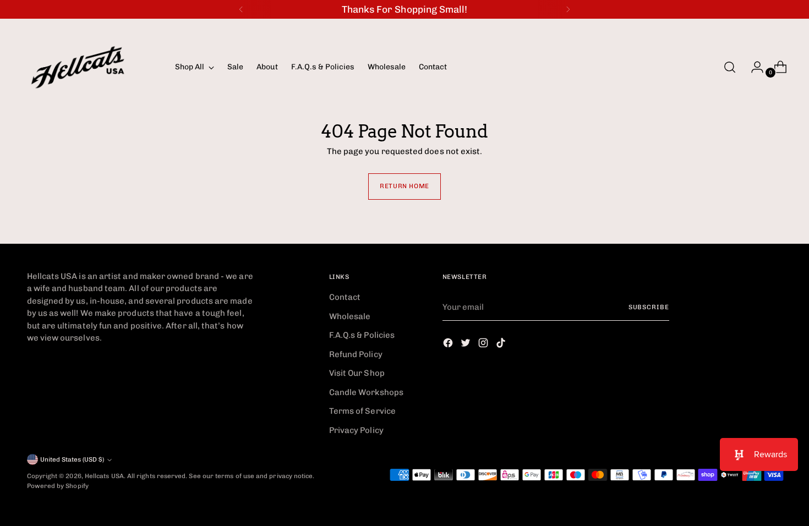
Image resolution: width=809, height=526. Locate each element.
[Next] (568, 9)
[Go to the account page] (753, 67)
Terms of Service (362, 411)
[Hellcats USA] (93, 67)
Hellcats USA (104, 476)
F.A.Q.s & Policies (362, 335)
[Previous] (241, 9)
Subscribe (648, 307)
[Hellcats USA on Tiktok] (502, 344)
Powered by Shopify (58, 486)
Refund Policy (355, 354)
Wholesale (350, 316)
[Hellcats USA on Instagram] (484, 344)
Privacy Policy (356, 430)
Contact (345, 297)
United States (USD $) (72, 459)
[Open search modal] (730, 67)
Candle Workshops (366, 392)
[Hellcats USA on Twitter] (466, 344)
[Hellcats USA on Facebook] (449, 344)
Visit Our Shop (357, 373)
